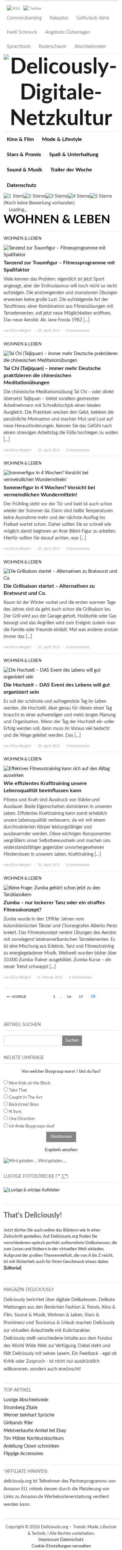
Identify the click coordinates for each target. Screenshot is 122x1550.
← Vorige (16, 997)
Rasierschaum (52, 46)
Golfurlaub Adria (92, 18)
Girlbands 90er (18, 1423)
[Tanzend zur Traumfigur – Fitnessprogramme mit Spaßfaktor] (61, 251)
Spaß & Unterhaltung (73, 154)
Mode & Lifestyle (62, 139)
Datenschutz (21, 185)
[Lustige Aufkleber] (32, 1190)
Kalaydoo (59, 18)
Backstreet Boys (24, 1105)
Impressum (49, 1540)
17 (81, 997)
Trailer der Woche (71, 169)
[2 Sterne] (34, 196)
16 (69, 997)
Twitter (35, 8)
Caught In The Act (25, 1097)
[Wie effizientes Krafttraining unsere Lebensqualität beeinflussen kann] (61, 772)
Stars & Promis (24, 154)
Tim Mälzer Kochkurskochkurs (34, 1438)
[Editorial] (12, 1268)
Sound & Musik (24, 169)
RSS (16, 8)
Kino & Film (20, 139)
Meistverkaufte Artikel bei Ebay (35, 1431)
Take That (18, 1090)
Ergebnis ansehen (61, 1150)
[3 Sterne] (57, 196)
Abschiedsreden (90, 46)
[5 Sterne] (101, 196)
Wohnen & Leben (23, 239)
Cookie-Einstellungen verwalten (61, 1546)
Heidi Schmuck (22, 32)
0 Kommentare (77, 330)
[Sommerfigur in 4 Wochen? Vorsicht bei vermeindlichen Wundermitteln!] (61, 476)
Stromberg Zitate (20, 1407)
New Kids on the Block (29, 1083)
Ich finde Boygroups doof (32, 1126)
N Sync (15, 1112)
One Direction (22, 1119)
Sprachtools (19, 46)
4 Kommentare (80, 977)
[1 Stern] (13, 196)
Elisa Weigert (20, 330)
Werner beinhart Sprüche (29, 1415)
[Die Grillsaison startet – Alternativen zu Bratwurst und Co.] (61, 575)
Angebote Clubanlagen (67, 32)
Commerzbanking (24, 18)
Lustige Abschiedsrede (26, 1400)
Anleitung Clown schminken (31, 1446)
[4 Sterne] (79, 196)
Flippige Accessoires (23, 1454)
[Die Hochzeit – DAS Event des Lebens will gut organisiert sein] (61, 673)
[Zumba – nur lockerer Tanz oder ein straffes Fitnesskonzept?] (61, 891)
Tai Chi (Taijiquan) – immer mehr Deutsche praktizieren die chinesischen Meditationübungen (52, 375)
